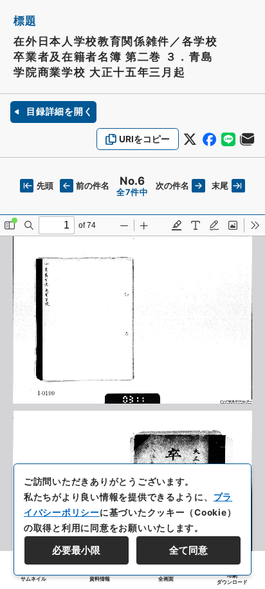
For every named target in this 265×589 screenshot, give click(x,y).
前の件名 (92, 186)
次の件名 (172, 186)
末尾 (220, 186)
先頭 (45, 186)
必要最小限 (76, 550)
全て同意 (188, 550)
